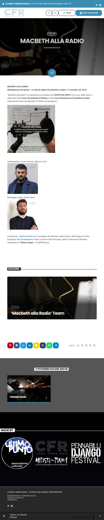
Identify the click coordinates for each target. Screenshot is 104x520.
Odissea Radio (18, 397)
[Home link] (14, 13)
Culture (52, 34)
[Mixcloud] (97, 5)
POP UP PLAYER (89, 13)
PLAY (67, 13)
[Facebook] (100, 5)
